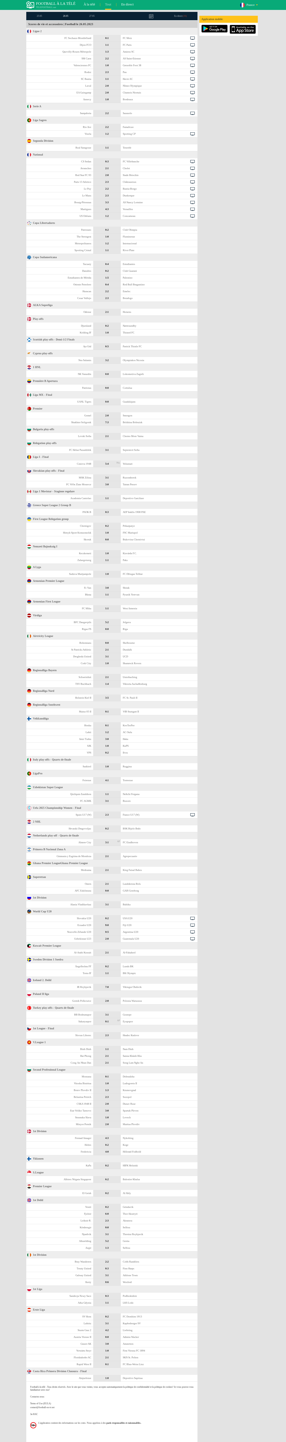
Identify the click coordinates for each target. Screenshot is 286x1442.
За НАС (34, 1414)
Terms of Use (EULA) (40, 1403)
